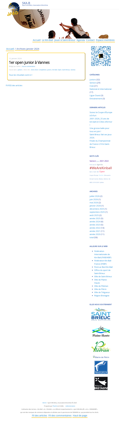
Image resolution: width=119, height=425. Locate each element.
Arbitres (106, 179)
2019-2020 (96, 182)
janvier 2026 (95, 205)
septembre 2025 (97, 212)
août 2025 (94, 215)
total (92, 237)
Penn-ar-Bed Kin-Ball (103, 267)
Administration (70, 406)
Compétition (42, 70)
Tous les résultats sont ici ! (20, 75)
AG (109, 179)
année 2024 (95, 221)
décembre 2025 (97, 208)
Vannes (73, 70)
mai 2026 (94, 202)
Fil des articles (39, 416)
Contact (90, 40)
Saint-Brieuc (66, 70)
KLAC (94, 172)
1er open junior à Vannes (29, 62)
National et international (100, 89)
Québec (102, 182)
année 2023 (95, 224)
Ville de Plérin (100, 289)
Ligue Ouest (95, 95)
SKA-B (26, 3)
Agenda (81, 40)
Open (59, 70)
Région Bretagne (101, 295)
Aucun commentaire (28, 66)
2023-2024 (34, 70)
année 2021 (95, 231)
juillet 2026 (95, 196)
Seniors (93, 82)
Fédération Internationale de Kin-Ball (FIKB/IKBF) (102, 254)
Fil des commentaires (59, 416)
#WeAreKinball (101, 168)
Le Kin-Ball (47, 40)
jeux (98, 161)
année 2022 (95, 227)
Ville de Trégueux (102, 292)
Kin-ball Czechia (94, 179)
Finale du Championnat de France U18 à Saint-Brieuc (100, 143)
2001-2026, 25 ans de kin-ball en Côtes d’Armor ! (101, 121)
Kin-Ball (54, 70)
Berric (91, 172)
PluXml (55, 406)
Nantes (101, 175)
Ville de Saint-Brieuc (103, 276)
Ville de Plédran (101, 286)
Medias (101, 179)
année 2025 (95, 218)
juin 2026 (94, 199)
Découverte (107, 175)
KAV (98, 172)
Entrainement (96, 98)
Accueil (37, 40)
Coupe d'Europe (94, 175)
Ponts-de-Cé (93, 165)
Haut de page (80, 416)
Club (92, 86)
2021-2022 (104, 161)
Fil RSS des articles (14, 85)
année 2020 (95, 234)
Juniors (20, 70)
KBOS (91, 182)
